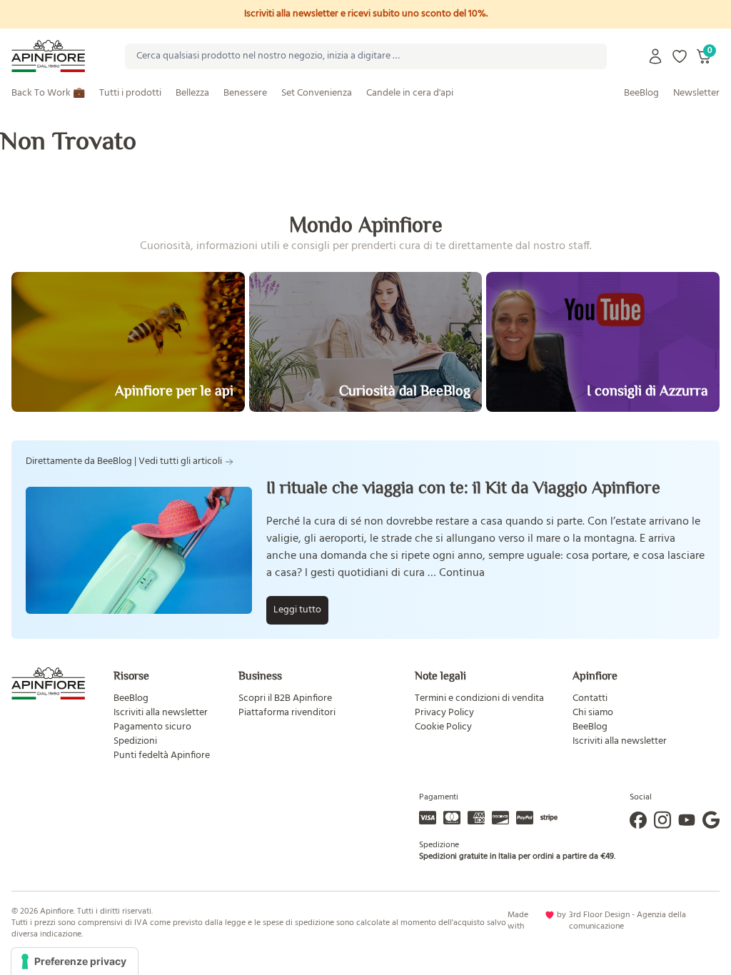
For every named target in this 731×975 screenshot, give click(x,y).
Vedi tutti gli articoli (180, 462)
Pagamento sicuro (152, 727)
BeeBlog (641, 93)
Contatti (590, 698)
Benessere (245, 93)
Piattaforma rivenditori (287, 712)
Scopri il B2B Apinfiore (285, 698)
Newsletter (696, 93)
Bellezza (192, 93)
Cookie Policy (443, 727)
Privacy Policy (444, 712)
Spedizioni (135, 741)
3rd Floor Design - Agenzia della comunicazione (627, 920)
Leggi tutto (297, 610)
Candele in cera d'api (409, 93)
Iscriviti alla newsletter (161, 712)
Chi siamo (593, 712)
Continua (462, 573)
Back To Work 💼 (48, 93)
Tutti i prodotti (130, 93)
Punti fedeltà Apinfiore (162, 755)
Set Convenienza (316, 93)
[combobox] (366, 56)
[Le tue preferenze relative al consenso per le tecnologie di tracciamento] (74, 961)
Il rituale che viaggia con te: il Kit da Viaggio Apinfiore (463, 487)
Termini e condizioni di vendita (479, 698)
